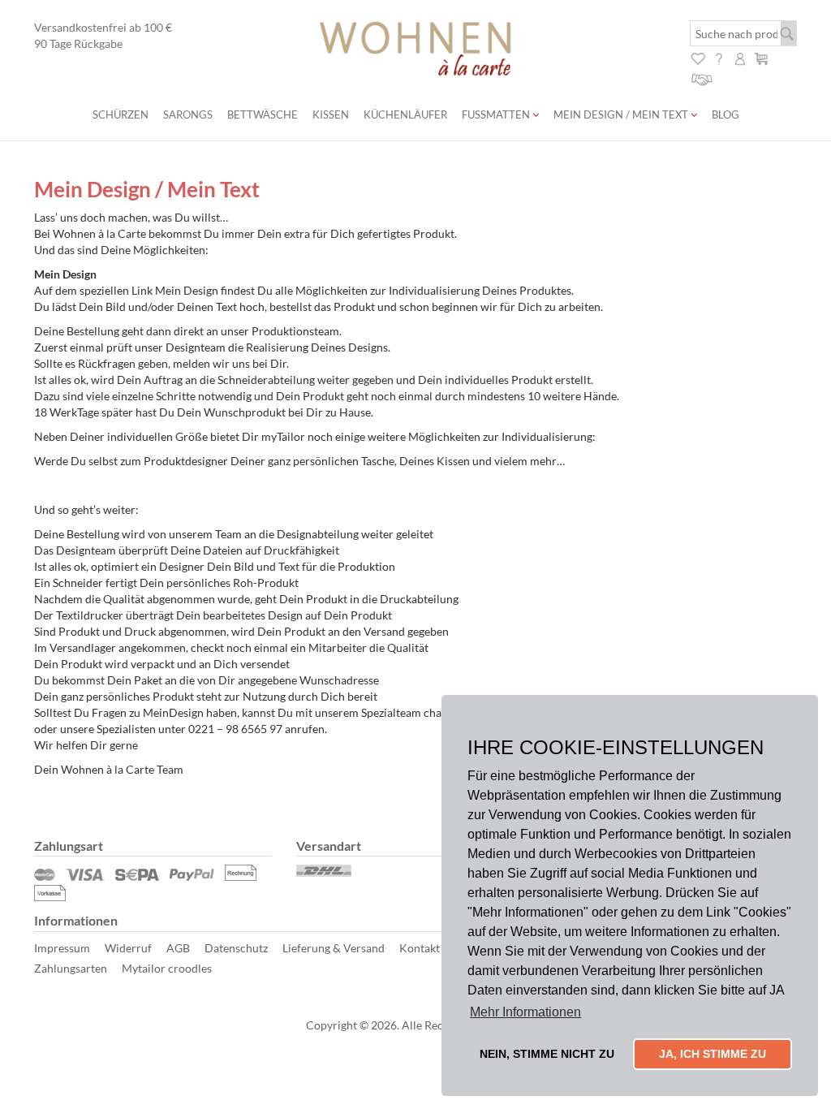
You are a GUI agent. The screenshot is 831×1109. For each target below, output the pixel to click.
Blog (725, 114)
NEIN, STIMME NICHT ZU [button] (547, 1053)
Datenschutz (236, 948)
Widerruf (128, 948)
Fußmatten (497, 114)
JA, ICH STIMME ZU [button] (712, 1053)
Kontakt (419, 948)
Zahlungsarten (70, 968)
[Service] (702, 77)
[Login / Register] (740, 57)
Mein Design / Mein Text (622, 114)
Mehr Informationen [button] (525, 1012)
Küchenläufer (405, 114)
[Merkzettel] (698, 57)
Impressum (62, 948)
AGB (178, 948)
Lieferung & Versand (333, 948)
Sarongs (188, 114)
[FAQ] (719, 57)
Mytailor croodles (167, 968)
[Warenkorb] (761, 57)
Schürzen (121, 114)
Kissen (330, 114)
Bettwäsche (262, 114)
